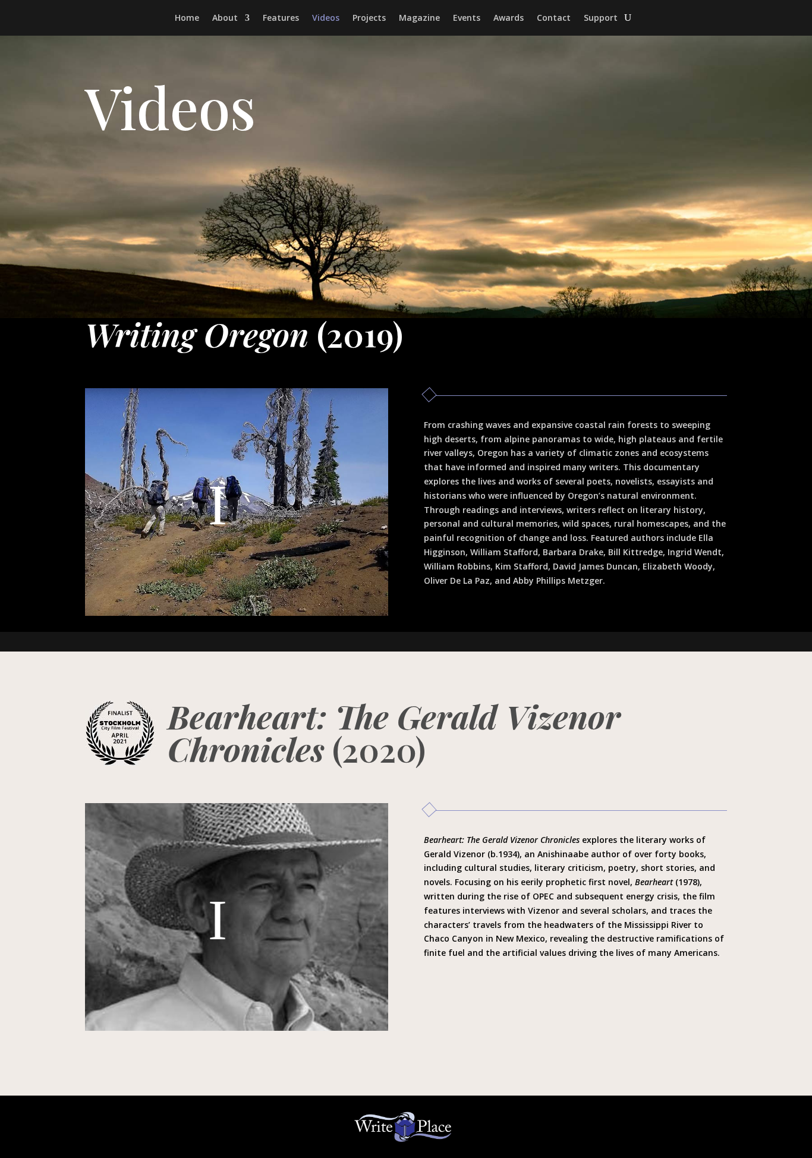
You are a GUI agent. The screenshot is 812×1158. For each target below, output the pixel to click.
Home (187, 18)
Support (601, 18)
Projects (369, 18)
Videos (325, 18)
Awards (508, 18)
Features (281, 18)
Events (466, 18)
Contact (554, 18)
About (225, 18)
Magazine (419, 18)
